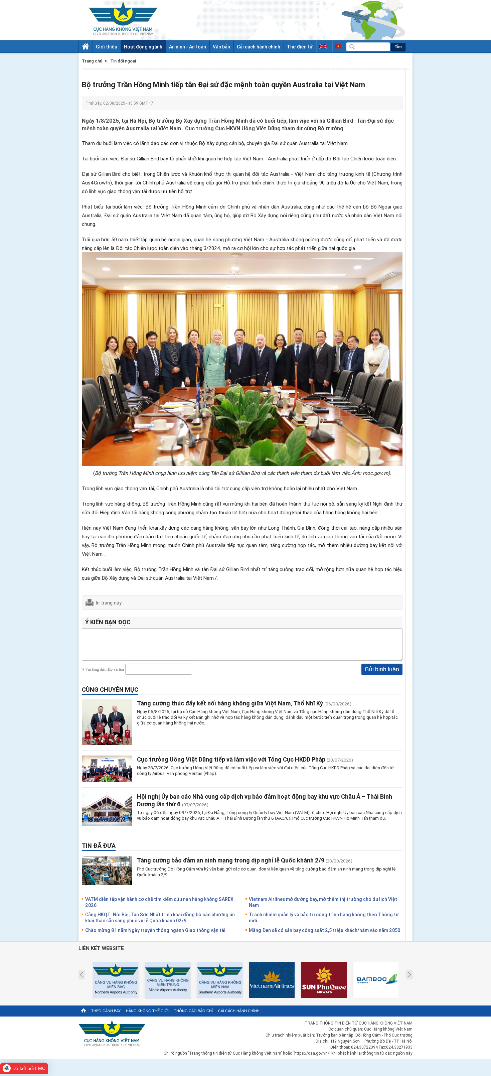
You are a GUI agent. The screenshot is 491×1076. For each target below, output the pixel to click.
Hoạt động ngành (143, 46)
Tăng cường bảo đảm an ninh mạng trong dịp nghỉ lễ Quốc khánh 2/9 (230, 860)
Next (410, 974)
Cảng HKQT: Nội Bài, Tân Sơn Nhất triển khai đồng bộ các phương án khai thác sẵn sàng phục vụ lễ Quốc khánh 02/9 (160, 917)
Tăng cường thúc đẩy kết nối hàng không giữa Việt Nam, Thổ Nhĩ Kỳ (230, 703)
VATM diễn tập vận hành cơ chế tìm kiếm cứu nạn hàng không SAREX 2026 (159, 902)
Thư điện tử (300, 46)
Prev (81, 974)
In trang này (109, 602)
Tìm (398, 46)
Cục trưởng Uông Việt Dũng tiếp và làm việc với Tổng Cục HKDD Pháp (231, 759)
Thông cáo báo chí (193, 1011)
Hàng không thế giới (147, 1011)
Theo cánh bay (106, 1011)
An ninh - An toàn (187, 46)
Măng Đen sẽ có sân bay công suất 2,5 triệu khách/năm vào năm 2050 (324, 930)
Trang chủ (92, 61)
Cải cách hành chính (258, 46)
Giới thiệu (106, 46)
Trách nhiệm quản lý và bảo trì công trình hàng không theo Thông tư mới (324, 917)
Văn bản (221, 46)
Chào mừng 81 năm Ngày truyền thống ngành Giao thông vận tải (155, 930)
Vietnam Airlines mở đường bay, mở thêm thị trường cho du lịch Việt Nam (323, 902)
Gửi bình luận (382, 669)
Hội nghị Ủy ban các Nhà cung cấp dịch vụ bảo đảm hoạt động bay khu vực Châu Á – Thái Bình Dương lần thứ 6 (264, 800)
